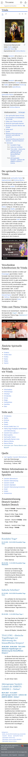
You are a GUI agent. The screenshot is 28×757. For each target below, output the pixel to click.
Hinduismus (8, 493)
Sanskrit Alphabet (10, 485)
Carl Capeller (8, 457)
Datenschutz (4, 755)
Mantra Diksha (9, 441)
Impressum (21, 755)
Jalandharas (16, 87)
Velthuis (7, 297)
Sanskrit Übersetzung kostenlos (14, 487)
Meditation (22, 315)
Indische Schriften (10, 590)
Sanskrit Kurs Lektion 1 (11, 433)
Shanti (6, 424)
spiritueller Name (9, 49)
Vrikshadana (8, 389)
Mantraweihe (8, 435)
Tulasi (18, 83)
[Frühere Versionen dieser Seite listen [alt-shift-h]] (22, 14)
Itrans (19, 299)
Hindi (5, 489)
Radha (10, 47)
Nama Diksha (8, 443)
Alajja (6, 400)
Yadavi (6, 361)
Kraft (18, 219)
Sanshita (7, 404)
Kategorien (5, 732)
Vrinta (6, 398)
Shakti (6, 422)
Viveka (6, 357)
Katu (5, 406)
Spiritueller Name (10, 437)
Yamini (6, 363)
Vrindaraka (7, 396)
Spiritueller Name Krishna (9, 741)
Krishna (6, 420)
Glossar (10, 736)
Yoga (14, 313)
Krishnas (22, 85)
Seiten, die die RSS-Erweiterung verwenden (14, 734)
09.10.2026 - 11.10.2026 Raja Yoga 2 (12, 614)
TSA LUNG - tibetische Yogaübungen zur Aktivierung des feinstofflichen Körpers (12, 639)
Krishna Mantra (20, 51)
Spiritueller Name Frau (8, 737)
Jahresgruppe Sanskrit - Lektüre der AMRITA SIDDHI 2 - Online (12, 686)
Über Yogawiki (13, 755)
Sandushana (8, 402)
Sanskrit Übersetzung (11, 481)
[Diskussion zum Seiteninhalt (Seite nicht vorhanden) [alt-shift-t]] (6, 14)
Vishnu (4, 207)
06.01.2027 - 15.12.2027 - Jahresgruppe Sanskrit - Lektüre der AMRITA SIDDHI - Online (14, 695)
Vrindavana (7, 416)
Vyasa (6, 359)
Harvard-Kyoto (6, 295)
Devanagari (5, 274)
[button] (14, 249)
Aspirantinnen (6, 180)
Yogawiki (9, 2)
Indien (12, 186)
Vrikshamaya (8, 392)
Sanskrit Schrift (9, 483)
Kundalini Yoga (9, 538)
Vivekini (6, 352)
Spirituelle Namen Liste (11, 439)
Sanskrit (11, 56)
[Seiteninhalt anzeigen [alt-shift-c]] (2, 14)
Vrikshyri (7, 394)
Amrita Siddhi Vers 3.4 (11, 426)
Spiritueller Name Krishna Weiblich (11, 739)
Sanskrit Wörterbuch (20, 457)
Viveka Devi (8, 355)
